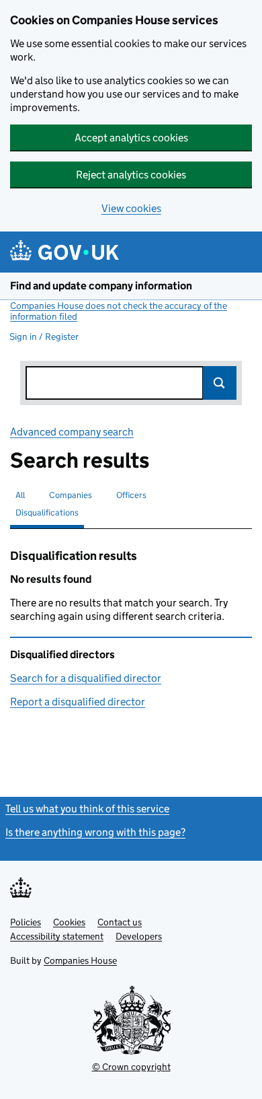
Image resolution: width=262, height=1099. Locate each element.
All (20, 495)
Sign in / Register (44, 336)
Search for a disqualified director (85, 678)
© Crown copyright (131, 1067)
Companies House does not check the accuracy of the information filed (118, 310)
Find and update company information (101, 285)
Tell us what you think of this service (87, 808)
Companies (70, 495)
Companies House (80, 960)
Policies (25, 922)
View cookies (131, 208)
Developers (139, 936)
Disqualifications (47, 512)
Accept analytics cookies (131, 137)
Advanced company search (72, 431)
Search (219, 383)
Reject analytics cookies (131, 174)
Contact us (119, 922)
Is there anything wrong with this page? (95, 832)
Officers (131, 495)
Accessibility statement (56, 936)
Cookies (69, 922)
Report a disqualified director (77, 701)
